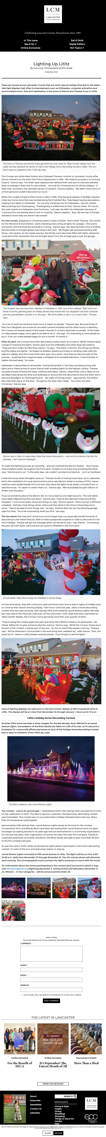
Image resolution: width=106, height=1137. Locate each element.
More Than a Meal (86, 1063)
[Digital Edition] (15, 1123)
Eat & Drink (77, 40)
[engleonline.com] (91, 1123)
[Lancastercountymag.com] (91, 1109)
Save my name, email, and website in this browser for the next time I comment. (53, 995)
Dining (58, 1111)
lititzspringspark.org (17, 868)
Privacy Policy (66, 1128)
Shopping (60, 1116)
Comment (26, 943)
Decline (58, 1133)
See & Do (29, 44)
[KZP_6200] (13, 910)
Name (24, 965)
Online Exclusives (30, 48)
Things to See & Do (64, 1118)
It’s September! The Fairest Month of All (53, 1064)
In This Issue (31, 40)
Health (58, 1109)
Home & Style (62, 1106)
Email (24, 975)
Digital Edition (77, 44)
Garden (58, 1121)
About (33, 1096)
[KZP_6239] (64, 888)
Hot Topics (76, 48)
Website (24, 985)
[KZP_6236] (89, 888)
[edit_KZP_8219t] (39, 888)
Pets (57, 1123)
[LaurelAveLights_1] (13, 888)
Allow (48, 1133)
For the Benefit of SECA (19, 1064)
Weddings (60, 1114)
